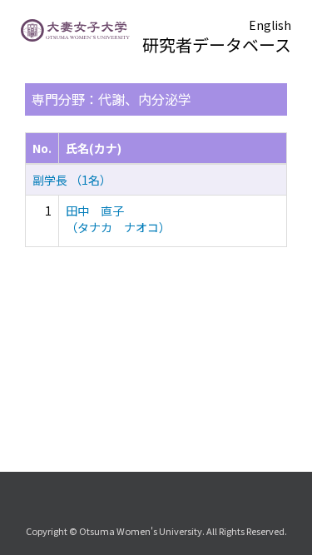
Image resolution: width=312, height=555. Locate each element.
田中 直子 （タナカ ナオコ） (118, 218)
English (270, 25)
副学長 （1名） (71, 179)
